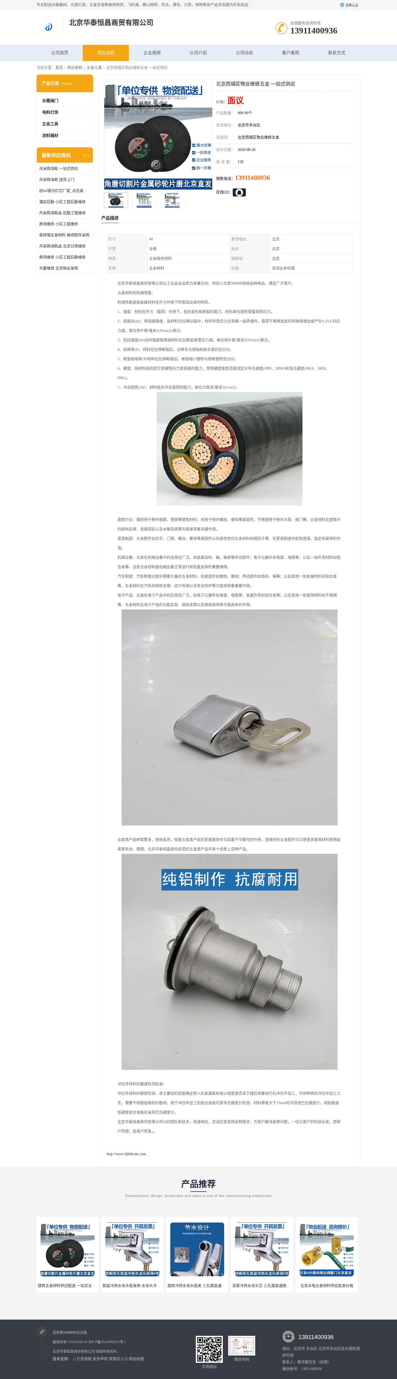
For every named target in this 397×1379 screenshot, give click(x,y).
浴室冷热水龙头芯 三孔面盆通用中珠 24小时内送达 (212, 1286)
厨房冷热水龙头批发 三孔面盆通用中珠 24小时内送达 (149, 1286)
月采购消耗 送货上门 (56, 180)
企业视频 (152, 52)
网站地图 (136, 1359)
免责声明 (100, 1359)
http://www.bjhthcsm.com (126, 1154)
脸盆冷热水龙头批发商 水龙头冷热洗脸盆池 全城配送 (84, 1286)
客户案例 (290, 52)
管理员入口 (118, 1359)
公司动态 (244, 52)
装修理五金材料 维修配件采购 (64, 235)
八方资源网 (82, 1359)
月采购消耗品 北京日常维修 (62, 246)
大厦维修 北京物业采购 (58, 268)
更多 (86, 156)
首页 (59, 68)
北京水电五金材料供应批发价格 (264, 1286)
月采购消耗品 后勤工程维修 (62, 213)
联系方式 (336, 52)
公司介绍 (198, 52)
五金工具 (94, 68)
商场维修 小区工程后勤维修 (62, 257)
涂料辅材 (50, 135)
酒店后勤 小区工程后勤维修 (62, 202)
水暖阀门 (50, 101)
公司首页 (59, 52)
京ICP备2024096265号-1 (107, 1342)
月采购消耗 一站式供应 (58, 169)
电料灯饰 (50, 112)
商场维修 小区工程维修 (58, 224)
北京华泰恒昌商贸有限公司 (74, 1351)
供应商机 (106, 52)
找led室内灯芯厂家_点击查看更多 (64, 191)
